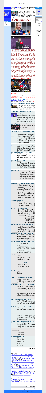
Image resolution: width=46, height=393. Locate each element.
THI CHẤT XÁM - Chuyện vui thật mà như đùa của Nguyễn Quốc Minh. (22, 306)
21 (40, 21)
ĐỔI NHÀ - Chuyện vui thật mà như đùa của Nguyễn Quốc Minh (21, 299)
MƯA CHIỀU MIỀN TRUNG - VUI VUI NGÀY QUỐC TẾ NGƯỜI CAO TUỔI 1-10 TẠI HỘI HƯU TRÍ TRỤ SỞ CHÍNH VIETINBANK (23, 200)
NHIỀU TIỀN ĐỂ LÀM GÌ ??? (15, 170)
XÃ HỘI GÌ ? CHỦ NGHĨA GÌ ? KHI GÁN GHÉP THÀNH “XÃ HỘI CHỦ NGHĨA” (22, 144)
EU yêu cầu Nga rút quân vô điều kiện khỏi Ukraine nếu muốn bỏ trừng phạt (21, 101)
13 (39, 20)
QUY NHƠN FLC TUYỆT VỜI (15, 191)
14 (40, 20)
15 (41, 20)
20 (39, 21)
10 (36, 20)
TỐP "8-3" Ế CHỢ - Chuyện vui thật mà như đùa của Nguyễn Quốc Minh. (22, 277)
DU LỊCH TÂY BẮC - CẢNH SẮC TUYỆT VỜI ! (25, 214)
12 (38, 20)
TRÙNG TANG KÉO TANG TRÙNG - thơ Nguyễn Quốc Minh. (20, 336)
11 (37, 20)
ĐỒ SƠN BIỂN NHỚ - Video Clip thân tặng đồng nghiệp (19, 262)
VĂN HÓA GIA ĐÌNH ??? (39, 15)
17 (36, 21)
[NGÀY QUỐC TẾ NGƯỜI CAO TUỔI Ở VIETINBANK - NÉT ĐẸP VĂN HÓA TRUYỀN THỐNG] (15, 232)
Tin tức (13, 7)
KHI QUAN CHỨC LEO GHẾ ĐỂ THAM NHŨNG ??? (18, 160)
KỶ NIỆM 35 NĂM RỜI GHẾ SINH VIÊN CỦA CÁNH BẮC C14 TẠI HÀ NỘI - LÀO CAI (22, 233)
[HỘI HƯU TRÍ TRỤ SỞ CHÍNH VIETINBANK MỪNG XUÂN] (15, 215)
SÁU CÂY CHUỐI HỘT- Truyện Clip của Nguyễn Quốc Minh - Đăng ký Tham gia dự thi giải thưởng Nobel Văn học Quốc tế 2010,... (22, 322)
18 (37, 21)
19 (38, 21)
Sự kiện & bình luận (18, 7)
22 (41, 21)
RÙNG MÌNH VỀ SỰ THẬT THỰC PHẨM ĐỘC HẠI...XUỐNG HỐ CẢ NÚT (21, 152)
